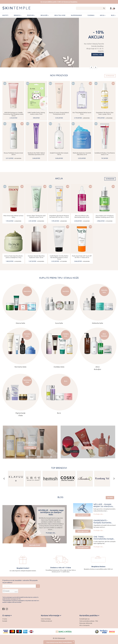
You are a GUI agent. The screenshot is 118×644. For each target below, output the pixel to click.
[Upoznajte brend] (83, 508)
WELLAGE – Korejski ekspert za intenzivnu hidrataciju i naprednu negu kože (104, 507)
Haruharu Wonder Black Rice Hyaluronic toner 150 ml (36, 256)
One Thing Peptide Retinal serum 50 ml (81, 113)
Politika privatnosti (46, 621)
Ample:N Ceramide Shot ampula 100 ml (59, 153)
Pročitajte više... (51, 533)
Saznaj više (98, 54)
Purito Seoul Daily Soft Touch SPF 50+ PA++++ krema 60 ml (82, 256)
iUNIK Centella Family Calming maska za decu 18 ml (36, 113)
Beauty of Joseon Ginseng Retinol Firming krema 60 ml (59, 113)
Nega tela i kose (59, 15)
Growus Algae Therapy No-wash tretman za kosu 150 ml (36, 216)
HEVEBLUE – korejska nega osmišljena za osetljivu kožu (50, 512)
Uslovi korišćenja (46, 619)
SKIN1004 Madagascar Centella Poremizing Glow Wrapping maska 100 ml (13, 114)
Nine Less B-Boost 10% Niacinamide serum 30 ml (81, 216)
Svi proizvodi (110, 75)
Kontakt (4, 621)
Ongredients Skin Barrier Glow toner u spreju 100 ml (104, 113)
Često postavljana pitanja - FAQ (88, 621)
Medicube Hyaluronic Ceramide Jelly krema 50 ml (82, 153)
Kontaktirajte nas (84, 619)
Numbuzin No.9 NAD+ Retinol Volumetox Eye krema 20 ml (36, 153)
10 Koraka (90, 15)
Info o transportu (84, 625)
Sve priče (110, 497)
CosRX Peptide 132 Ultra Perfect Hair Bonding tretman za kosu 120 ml (59, 257)
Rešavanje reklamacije (85, 623)
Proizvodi (30, 15)
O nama (4, 619)
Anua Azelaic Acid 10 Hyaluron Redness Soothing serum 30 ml (105, 216)
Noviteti (5, 15)
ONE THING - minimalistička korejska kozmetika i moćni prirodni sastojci (104, 540)
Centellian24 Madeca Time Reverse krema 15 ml (104, 153)
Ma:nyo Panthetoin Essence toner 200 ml (13, 153)
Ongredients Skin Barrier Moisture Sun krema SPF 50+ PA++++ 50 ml (59, 216)
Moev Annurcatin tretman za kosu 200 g (13, 216)
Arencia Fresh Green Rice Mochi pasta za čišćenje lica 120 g (13, 256)
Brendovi (17, 15)
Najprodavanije (76, 15)
